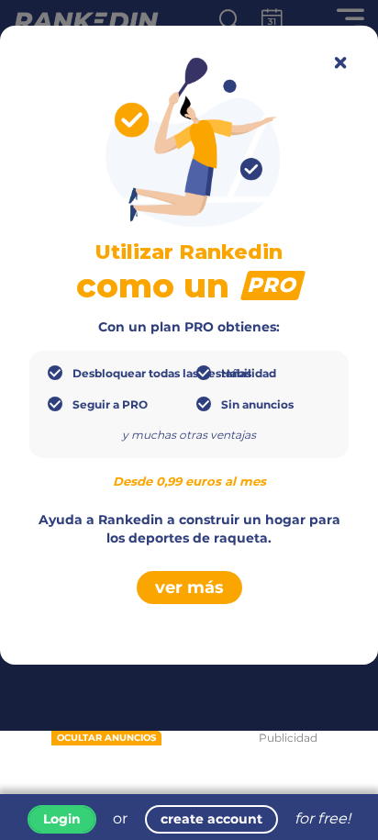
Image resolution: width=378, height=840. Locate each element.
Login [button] (62, 819)
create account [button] (211, 819)
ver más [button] (189, 587)
